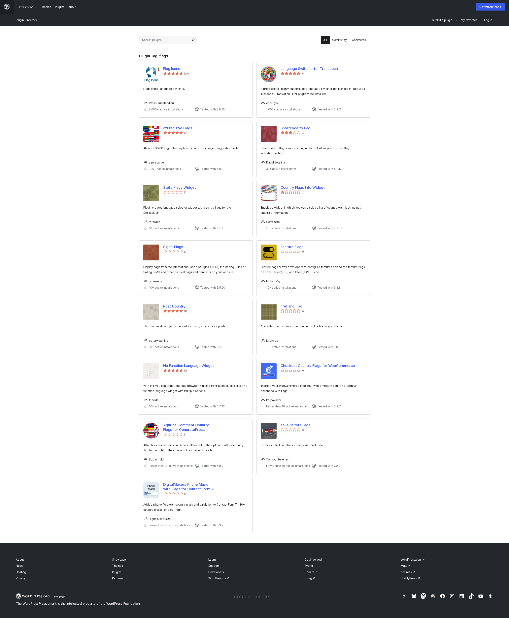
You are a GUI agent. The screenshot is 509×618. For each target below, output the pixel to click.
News (19, 565)
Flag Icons (171, 69)
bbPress (408, 572)
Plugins (116, 572)
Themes (117, 565)
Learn (212, 559)
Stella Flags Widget (179, 187)
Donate (311, 572)
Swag (310, 578)
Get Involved (313, 559)
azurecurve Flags (177, 128)
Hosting (21, 572)
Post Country (174, 306)
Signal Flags (173, 247)
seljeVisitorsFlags (295, 425)
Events (309, 565)
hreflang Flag (291, 306)
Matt (405, 565)
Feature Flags (292, 247)
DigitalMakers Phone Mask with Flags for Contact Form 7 (188, 486)
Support (213, 565)
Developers (216, 572)
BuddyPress (410, 578)
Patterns (117, 578)
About (20, 559)
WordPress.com (413, 559)
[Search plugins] (193, 40)
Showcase (119, 559)
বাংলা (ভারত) (59, 596)
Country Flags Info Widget (303, 187)
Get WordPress (490, 7)
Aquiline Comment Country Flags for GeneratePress (186, 427)
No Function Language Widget (188, 366)
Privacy (21, 578)
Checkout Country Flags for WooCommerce (318, 366)
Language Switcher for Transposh (309, 69)
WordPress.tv (218, 578)
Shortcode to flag (295, 128)
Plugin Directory (26, 20)
